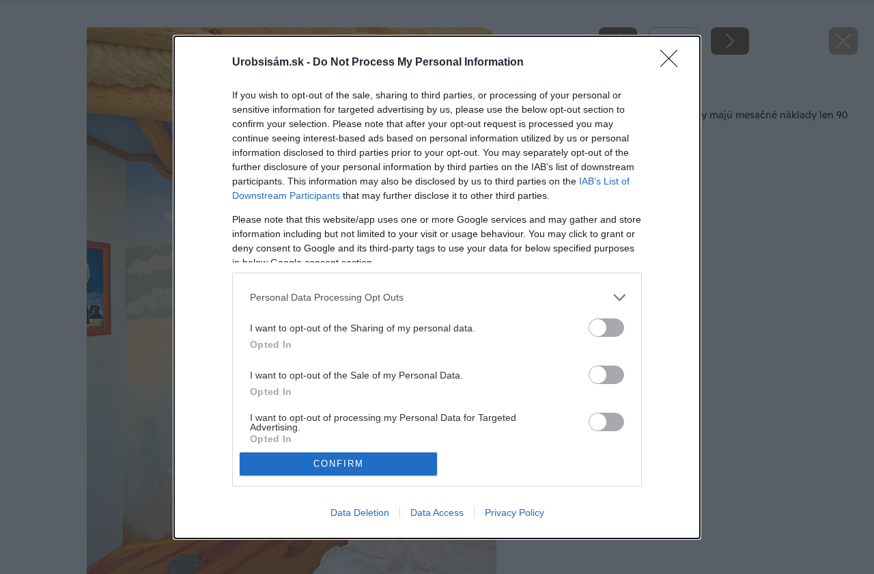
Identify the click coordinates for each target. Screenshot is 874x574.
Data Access (437, 512)
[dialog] (437, 287)
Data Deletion (359, 512)
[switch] (606, 327)
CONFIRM (338, 464)
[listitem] (437, 297)
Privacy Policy (514, 512)
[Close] (673, 63)
